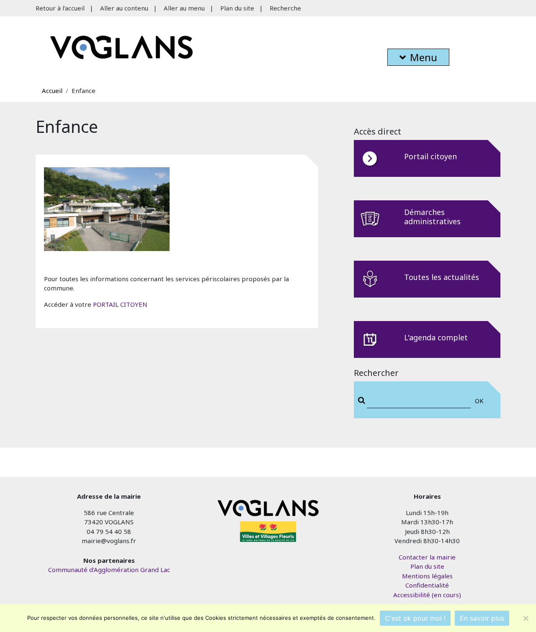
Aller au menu (184, 8)
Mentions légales (427, 576)
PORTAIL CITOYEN (120, 304)
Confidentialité (427, 585)
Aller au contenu (124, 8)
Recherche (285, 8)
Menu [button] (423, 57)
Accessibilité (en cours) (427, 595)
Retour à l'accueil (60, 8)
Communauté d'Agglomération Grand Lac (109, 569)
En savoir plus (482, 618)
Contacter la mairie (427, 557)
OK (479, 400)
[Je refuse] (525, 618)
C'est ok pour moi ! (415, 618)
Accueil (52, 90)
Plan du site (237, 8)
